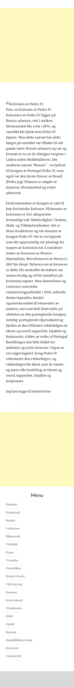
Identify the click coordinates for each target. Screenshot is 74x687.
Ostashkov (13, 568)
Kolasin (11, 504)
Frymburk (13, 512)
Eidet (9, 616)
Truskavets (14, 608)
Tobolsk (12, 544)
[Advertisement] (37, 45)
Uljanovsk (13, 536)
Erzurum (12, 648)
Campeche (13, 656)
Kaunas (11, 592)
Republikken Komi (19, 640)
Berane (11, 632)
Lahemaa (13, 528)
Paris (10, 552)
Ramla (10, 520)
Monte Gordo (15, 576)
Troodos (12, 560)
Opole (10, 624)
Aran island (14, 600)
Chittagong (14, 584)
